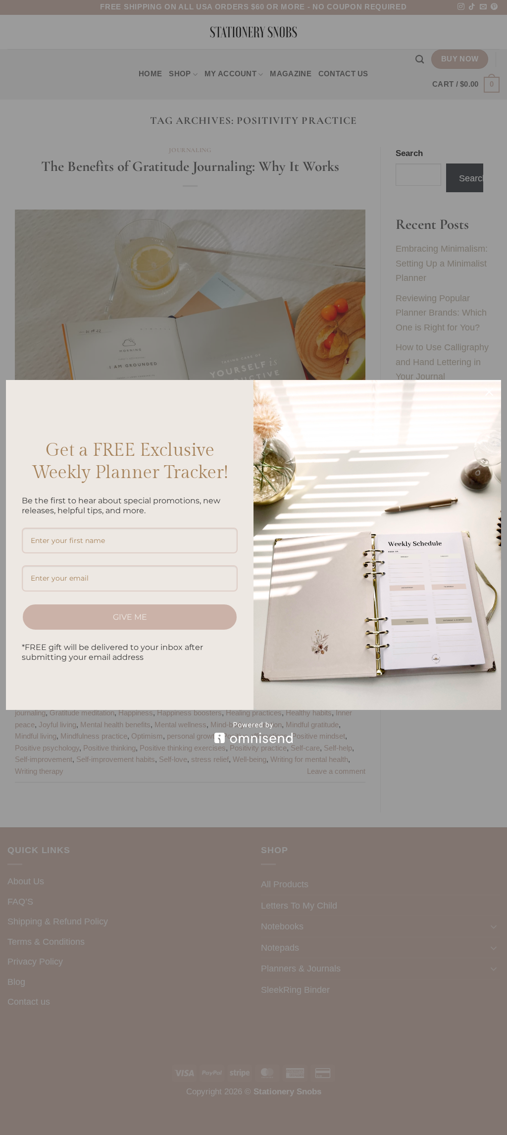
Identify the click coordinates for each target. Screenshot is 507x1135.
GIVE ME (130, 617)
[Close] (489, 392)
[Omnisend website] (253, 732)
